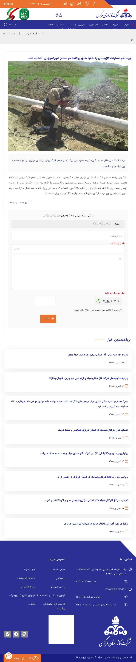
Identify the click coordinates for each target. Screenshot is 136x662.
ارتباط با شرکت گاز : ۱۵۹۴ (88, 597)
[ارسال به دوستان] (97, 1)
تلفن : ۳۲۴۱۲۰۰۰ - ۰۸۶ (87, 581)
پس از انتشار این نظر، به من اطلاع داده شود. (96, 310)
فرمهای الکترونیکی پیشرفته (22, 595)
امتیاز (116, 224)
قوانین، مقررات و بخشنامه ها (51, 595)
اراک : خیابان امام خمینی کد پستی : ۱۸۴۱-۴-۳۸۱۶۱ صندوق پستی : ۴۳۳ (101, 572)
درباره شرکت (28, 569)
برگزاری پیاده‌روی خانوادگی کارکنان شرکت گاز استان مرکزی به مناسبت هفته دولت (84, 454)
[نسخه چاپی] (74, 1)
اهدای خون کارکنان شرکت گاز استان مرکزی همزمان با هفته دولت (93, 430)
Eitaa (24, 631)
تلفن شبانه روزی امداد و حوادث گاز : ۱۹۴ (96, 605)
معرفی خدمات (58, 569)
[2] (98, 223)
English (8, 4)
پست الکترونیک (27, 587)
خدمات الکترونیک (26, 578)
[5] (108, 223)
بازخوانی (98, 300)
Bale (7, 633)
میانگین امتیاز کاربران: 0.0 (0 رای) (77, 216)
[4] (105, 223)
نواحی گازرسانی (57, 587)
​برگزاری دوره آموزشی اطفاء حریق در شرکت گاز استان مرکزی (96, 524)
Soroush (16, 633)
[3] (101, 223)
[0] (44, 215)
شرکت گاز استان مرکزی (32, 34)
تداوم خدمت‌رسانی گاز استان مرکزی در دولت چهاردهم (98, 355)
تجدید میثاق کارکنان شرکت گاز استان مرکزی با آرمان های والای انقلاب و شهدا (86, 500)
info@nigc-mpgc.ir (115, 589)
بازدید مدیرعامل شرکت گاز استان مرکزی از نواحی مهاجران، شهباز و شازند (88, 378)
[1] (94, 223)
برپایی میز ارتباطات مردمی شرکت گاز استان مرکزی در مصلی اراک (92, 477)
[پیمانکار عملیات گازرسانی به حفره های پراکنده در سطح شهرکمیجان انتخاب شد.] (68, 108)
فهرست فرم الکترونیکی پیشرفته (54, 606)
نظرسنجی (60, 578)
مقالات (31, 604)
